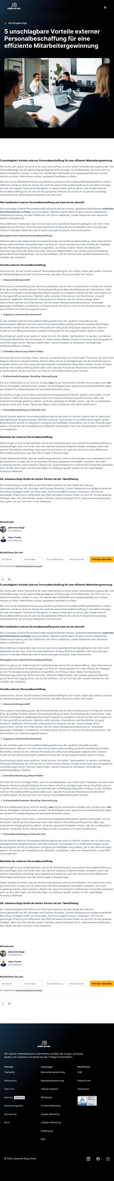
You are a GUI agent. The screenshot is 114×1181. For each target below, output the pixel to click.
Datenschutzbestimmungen (29, 566)
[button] (105, 7)
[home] (13, 6)
